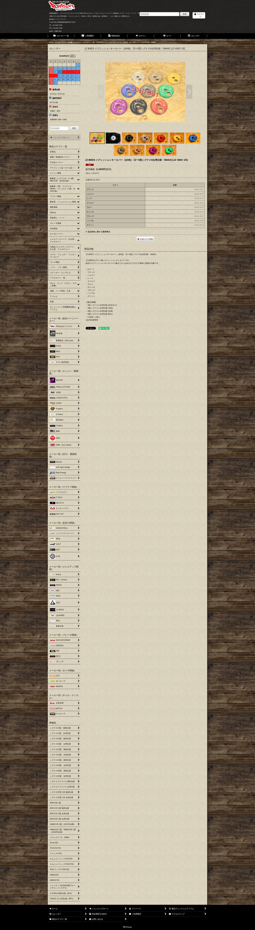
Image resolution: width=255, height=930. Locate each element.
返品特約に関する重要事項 (99, 232)
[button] (101, 92)
